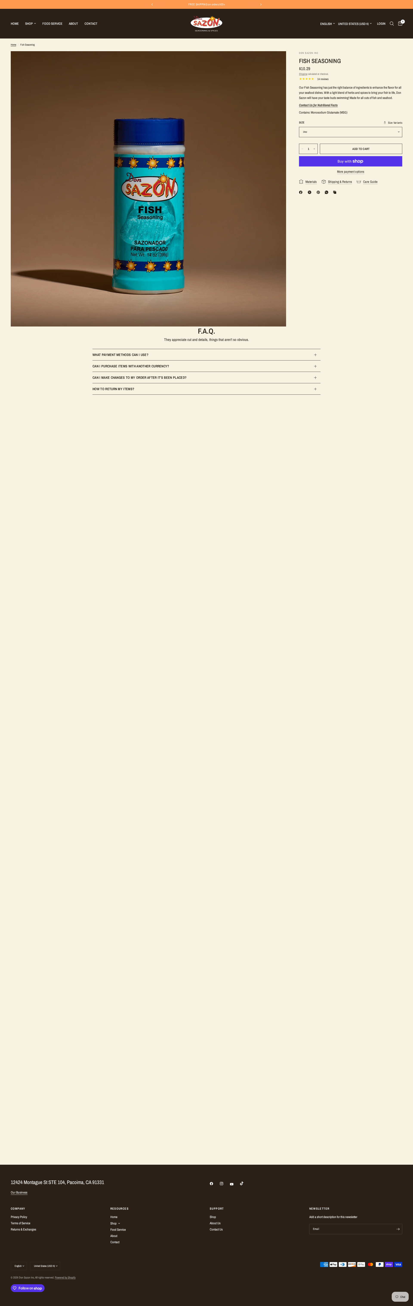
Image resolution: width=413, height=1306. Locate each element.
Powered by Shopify (65, 1277)
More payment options (350, 171)
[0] (399, 23)
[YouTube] (234, 1184)
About (73, 23)
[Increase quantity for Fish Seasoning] (314, 149)
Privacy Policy (19, 1217)
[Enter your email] (398, 1229)
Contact (91, 23)
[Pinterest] (319, 192)
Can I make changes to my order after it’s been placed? (139, 377)
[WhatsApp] (327, 192)
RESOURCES (119, 1208)
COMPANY (18, 1208)
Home (15, 23)
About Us (215, 1223)
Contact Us (216, 1229)
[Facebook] (301, 192)
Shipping (303, 74)
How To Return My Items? (113, 389)
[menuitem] (16, 23)
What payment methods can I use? (120, 354)
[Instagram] (224, 1183)
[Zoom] (277, 60)
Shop (29, 23)
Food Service (52, 23)
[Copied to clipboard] (335, 192)
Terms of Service (20, 1223)
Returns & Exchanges (23, 1229)
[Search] (392, 23)
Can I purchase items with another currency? (130, 366)
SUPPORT (217, 1208)
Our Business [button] (19, 1192)
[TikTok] (245, 1183)
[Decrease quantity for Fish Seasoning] (302, 149)
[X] (310, 192)
